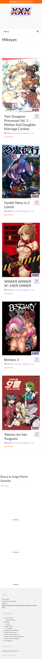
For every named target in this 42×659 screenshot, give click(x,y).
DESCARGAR (8, 137)
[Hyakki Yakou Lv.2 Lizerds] (21, 171)
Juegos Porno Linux (10, 632)
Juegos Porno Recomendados (14, 636)
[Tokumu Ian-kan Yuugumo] (21, 403)
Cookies (4, 603)
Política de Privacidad (9, 601)
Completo (9, 628)
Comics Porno (18, 133)
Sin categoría (8, 640)
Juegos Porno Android (11, 630)
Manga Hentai (26, 133)
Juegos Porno (8, 626)
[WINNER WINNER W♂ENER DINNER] (21, 250)
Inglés (8, 624)
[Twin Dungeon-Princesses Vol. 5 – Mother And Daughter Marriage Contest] (21, 85)
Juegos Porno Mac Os (11, 634)
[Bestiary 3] (21, 328)
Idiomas (6, 622)
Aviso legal (5, 599)
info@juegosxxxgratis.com (10, 651)
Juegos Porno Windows (11, 638)
